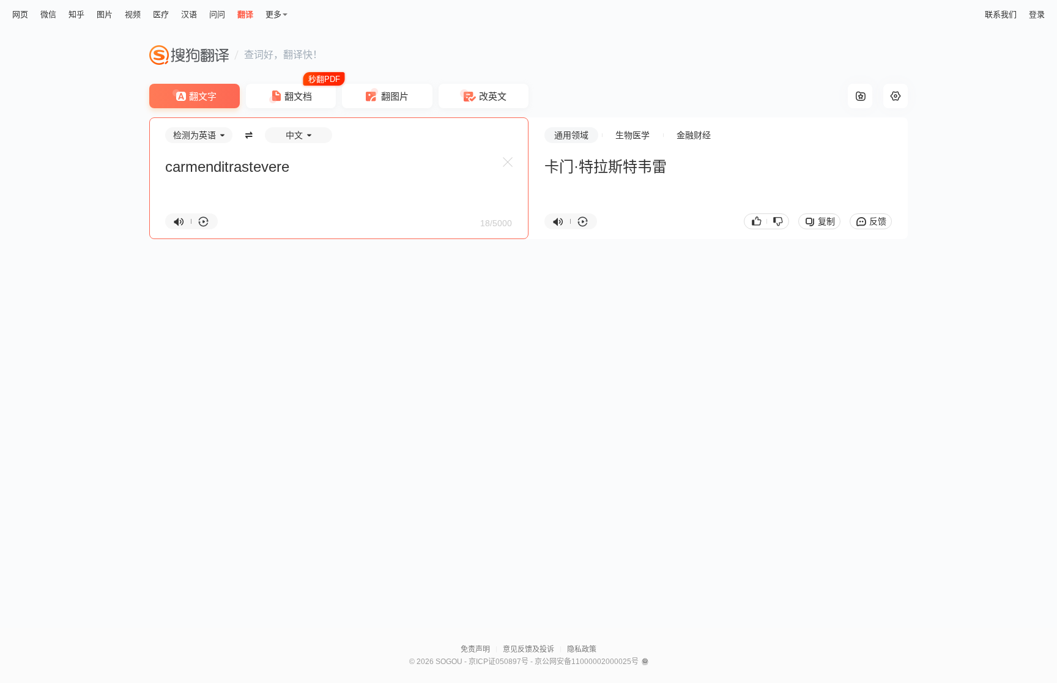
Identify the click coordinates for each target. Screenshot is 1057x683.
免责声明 (475, 649)
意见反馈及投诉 (528, 649)
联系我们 (1001, 14)
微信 (48, 14)
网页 (20, 14)
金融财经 (694, 135)
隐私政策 (581, 649)
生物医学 (632, 135)
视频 (133, 14)
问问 (217, 14)
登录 (1037, 14)
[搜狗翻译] (189, 55)
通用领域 (571, 135)
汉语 (189, 14)
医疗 (161, 14)
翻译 (245, 14)
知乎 (76, 14)
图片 (105, 14)
